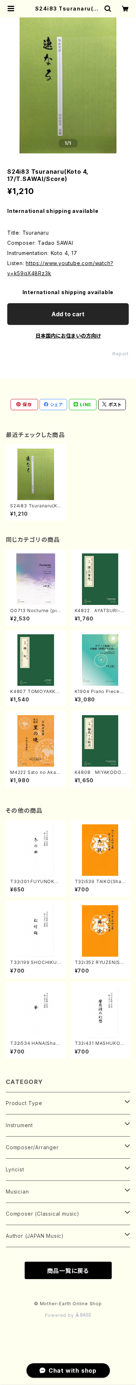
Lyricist (15, 1169)
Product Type (24, 1103)
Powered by (60, 1315)
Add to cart (68, 314)
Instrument (19, 1125)
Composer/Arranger (32, 1147)
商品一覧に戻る (68, 1270)
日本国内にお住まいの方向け (68, 336)
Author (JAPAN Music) (35, 1236)
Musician (17, 1191)
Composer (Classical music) (42, 1214)
